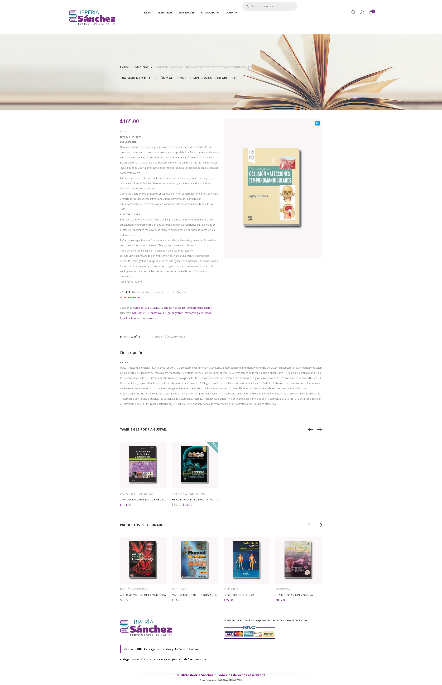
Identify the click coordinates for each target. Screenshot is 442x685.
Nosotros (165, 12)
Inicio (147, 12)
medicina (206, 313)
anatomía (156, 313)
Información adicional (167, 337)
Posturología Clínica (239, 595)
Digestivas (178, 313)
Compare (182, 292)
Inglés (125, 589)
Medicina (141, 67)
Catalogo (138, 307)
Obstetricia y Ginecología (294, 595)
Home (124, 67)
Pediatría (125, 318)
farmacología (192, 313)
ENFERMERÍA (152, 307)
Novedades (186, 12)
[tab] (132, 337)
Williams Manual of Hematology (143, 595)
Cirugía (167, 313)
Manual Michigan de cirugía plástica (198, 595)
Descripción (130, 337)
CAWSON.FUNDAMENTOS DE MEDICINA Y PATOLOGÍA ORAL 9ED (159, 499)
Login (230, 12)
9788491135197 (141, 313)
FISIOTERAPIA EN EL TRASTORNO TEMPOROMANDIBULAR (208, 499)
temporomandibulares (199, 307)
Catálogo (208, 12)
